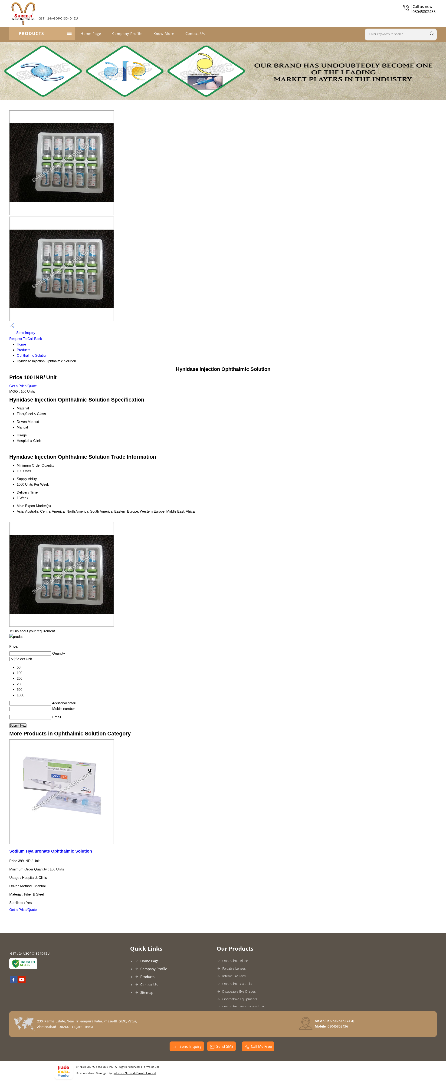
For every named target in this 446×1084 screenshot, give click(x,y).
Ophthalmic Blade (235, 961)
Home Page (91, 33)
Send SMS (224, 1046)
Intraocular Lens (234, 976)
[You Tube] (22, 982)
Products (31, 33)
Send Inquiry (25, 333)
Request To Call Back (25, 339)
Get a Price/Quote (23, 386)
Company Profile (127, 33)
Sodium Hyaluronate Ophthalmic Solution (50, 851)
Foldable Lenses (234, 968)
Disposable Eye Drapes (239, 991)
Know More (164, 33)
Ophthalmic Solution (32, 355)
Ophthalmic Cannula (237, 984)
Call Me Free (261, 1046)
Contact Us (195, 33)
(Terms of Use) (151, 1067)
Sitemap (146, 992)
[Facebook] (13, 982)
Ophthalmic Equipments (239, 999)
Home (21, 344)
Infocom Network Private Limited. (135, 1073)
